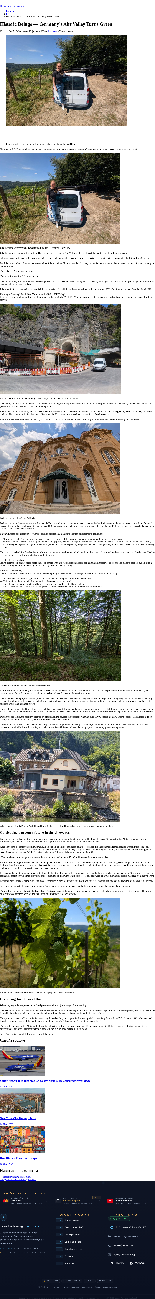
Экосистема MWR (78, 1227)
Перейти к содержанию (12, 6)
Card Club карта (78, 1241)
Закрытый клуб (78, 1220)
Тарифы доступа (78, 1249)
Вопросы (78, 1263)
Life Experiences (78, 1234)
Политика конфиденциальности (77, 1287)
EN (7, 14)
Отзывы (78, 1256)
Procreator (53, 31)
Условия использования (106, 1287)
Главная (10, 11)
